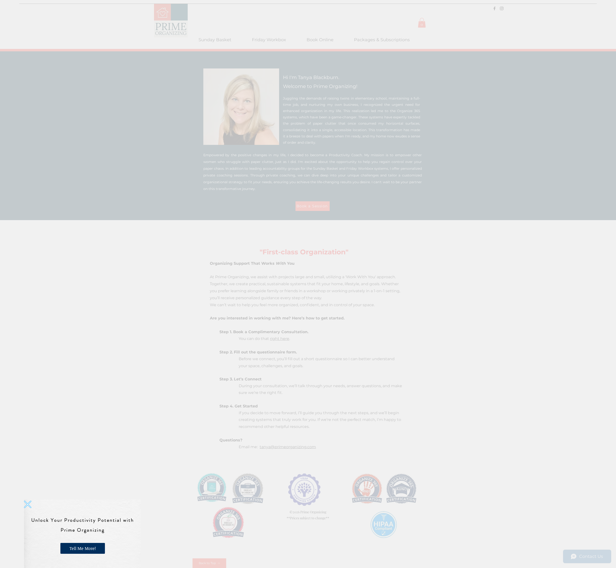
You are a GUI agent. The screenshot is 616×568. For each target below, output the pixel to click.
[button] (27, 504)
